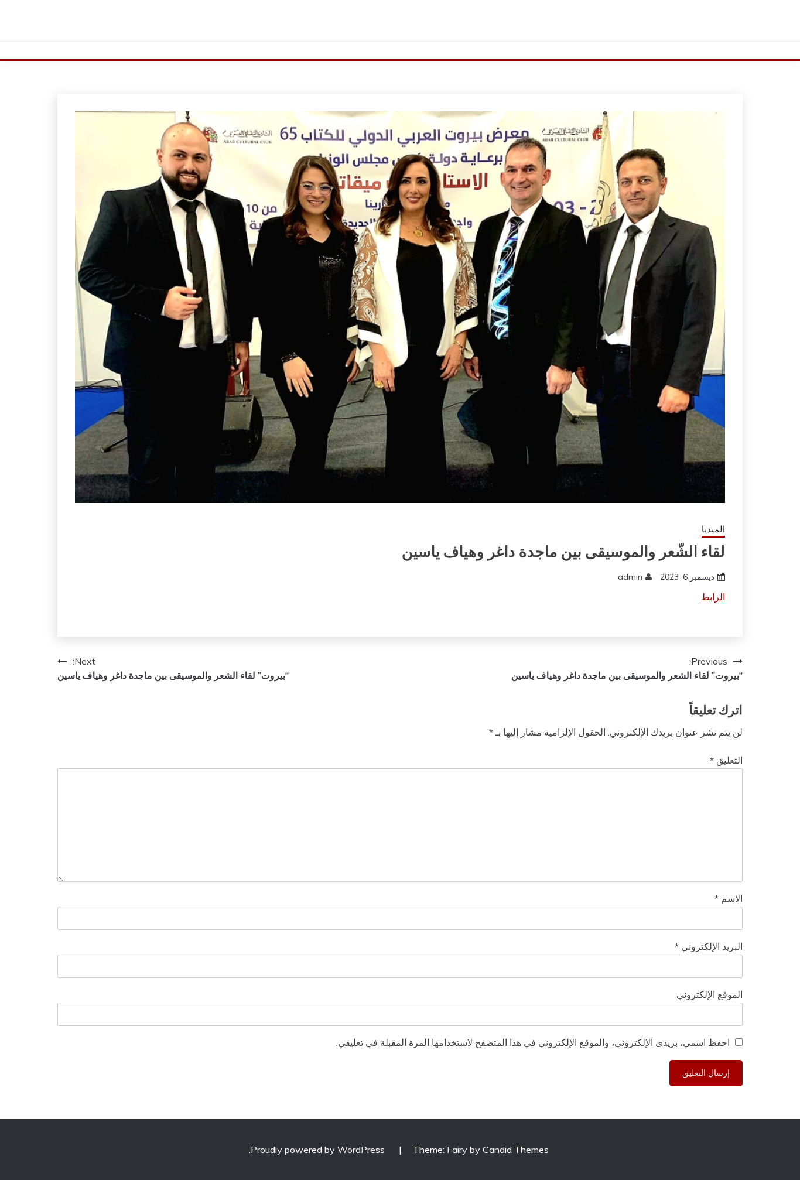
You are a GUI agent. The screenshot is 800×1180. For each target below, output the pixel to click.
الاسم (728, 898)
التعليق (726, 760)
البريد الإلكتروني (709, 946)
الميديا (713, 529)
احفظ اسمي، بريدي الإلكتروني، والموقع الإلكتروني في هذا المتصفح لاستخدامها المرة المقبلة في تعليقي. (533, 1042)
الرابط (713, 597)
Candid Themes (516, 1149)
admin (630, 577)
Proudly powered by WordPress (319, 1149)
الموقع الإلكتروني (709, 994)
